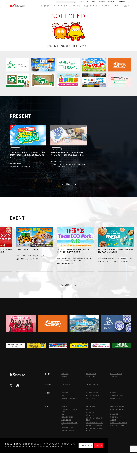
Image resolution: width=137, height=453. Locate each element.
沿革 (62, 414)
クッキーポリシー (86, 445)
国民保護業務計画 (67, 417)
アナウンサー (106, 6)
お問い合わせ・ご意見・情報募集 (94, 419)
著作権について (91, 415)
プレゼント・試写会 (92, 385)
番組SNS (127, 6)
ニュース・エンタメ (60, 6)
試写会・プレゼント (91, 6)
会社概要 (64, 406)
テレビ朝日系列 (91, 406)
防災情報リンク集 (115, 417)
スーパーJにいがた (116, 374)
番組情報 (47, 6)
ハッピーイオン (91, 377)
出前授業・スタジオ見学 (107, 2)
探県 (93, 2)
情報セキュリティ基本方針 (94, 426)
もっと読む (65, 184)
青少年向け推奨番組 (67, 430)
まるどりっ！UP (91, 374)
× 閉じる (98, 445)
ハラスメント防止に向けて (118, 423)
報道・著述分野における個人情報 (94, 429)
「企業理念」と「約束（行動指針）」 (69, 410)
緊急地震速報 (114, 414)
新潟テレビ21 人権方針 (117, 426)
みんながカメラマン (92, 393)
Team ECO (84, 2)
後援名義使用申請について (94, 423)
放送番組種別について (68, 428)
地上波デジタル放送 (116, 396)
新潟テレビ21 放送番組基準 (69, 424)
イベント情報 (75, 6)
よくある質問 (90, 412)
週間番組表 (64, 374)
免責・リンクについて (93, 398)
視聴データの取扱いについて (118, 410)
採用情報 (122, 2)
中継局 (88, 409)
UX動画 (117, 6)
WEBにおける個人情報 (117, 406)
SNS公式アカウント (116, 398)
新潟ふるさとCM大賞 (92, 396)
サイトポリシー (115, 393)
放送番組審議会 (66, 420)
